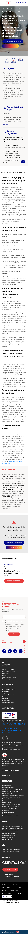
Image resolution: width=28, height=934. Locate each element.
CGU (3, 888)
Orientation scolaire (8, 702)
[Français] (8, 2)
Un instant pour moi (8, 837)
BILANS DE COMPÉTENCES (20, 723)
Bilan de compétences (8, 689)
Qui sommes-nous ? (8, 669)
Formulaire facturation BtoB (10, 806)
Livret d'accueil (6, 786)
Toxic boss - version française (11, 850)
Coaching (5, 699)
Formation (5, 697)
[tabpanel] (14, 320)
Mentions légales (7, 893)
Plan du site (18, 893)
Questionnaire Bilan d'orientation (12, 797)
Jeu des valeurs (6, 801)
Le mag (4, 675)
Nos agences (6, 775)
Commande (5, 810)
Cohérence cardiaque (8, 835)
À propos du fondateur (9, 671)
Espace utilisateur (7, 799)
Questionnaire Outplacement (10, 791)
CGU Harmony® (12, 888)
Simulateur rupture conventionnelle (12, 828)
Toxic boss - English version (10, 851)
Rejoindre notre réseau (9, 677)
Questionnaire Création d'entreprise (13, 795)
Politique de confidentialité (10, 890)
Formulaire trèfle (7, 803)
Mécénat (4, 814)
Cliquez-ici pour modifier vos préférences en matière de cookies (11, 902)
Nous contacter (11, 869)
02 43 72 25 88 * (9, 875)
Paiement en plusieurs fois (10, 816)
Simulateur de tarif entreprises (11, 804)
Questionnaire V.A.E (8, 793)
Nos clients (5, 673)
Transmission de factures (9, 808)
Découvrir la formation (13, 580)
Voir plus (5, 124)
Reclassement (6, 691)
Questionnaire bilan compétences (12, 789)
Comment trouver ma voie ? (10, 834)
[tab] (11, 172)
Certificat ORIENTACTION (9, 729)
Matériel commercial (8, 812)
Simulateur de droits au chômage (12, 826)
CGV (20, 888)
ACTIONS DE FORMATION (7, 723)
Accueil (4, 8)
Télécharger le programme (13, 41)
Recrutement (6, 700)
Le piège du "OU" (7, 839)
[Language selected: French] (8, 2)
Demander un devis (10, 46)
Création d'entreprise (8, 695)
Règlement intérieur (8, 787)
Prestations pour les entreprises (11, 679)
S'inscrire (15, 634)
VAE (3, 693)
